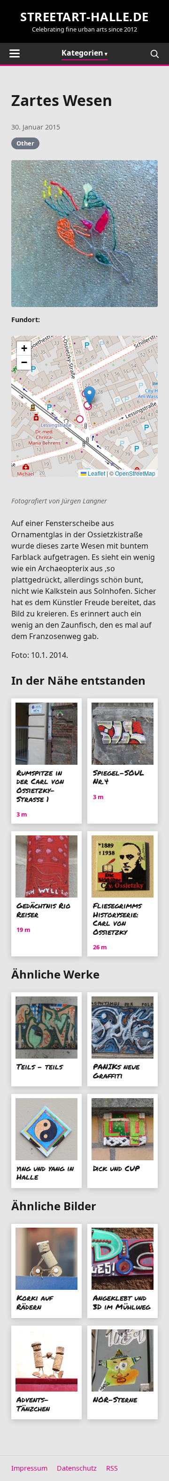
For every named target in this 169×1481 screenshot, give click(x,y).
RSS (112, 1468)
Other (25, 143)
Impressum (29, 1468)
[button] (89, 395)
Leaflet (95, 473)
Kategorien (82, 53)
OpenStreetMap (135, 473)
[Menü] (14, 53)
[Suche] (154, 54)
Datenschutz (77, 1468)
